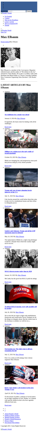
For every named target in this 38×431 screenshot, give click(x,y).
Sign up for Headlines (11, 20)
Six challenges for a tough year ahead (17, 114)
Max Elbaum (21, 118)
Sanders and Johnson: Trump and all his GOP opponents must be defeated (20, 232)
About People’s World (11, 414)
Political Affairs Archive (12, 415)
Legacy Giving (9, 22)
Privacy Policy (9, 421)
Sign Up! (3, 32)
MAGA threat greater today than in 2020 (18, 271)
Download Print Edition (12, 422)
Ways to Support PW (11, 23)
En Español (8, 16)
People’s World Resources (13, 419)
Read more (8, 127)
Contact (7, 18)
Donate (7, 25)
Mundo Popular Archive (12, 417)
